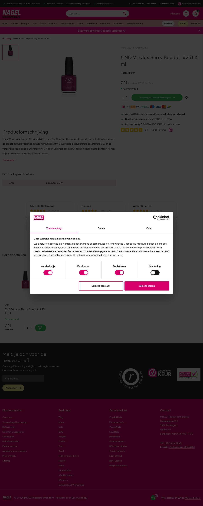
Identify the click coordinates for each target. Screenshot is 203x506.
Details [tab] (101, 228)
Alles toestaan (147, 285)
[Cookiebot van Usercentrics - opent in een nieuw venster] (155, 218)
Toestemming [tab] (53, 228)
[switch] (83, 272)
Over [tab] (149, 228)
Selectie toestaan (101, 285)
